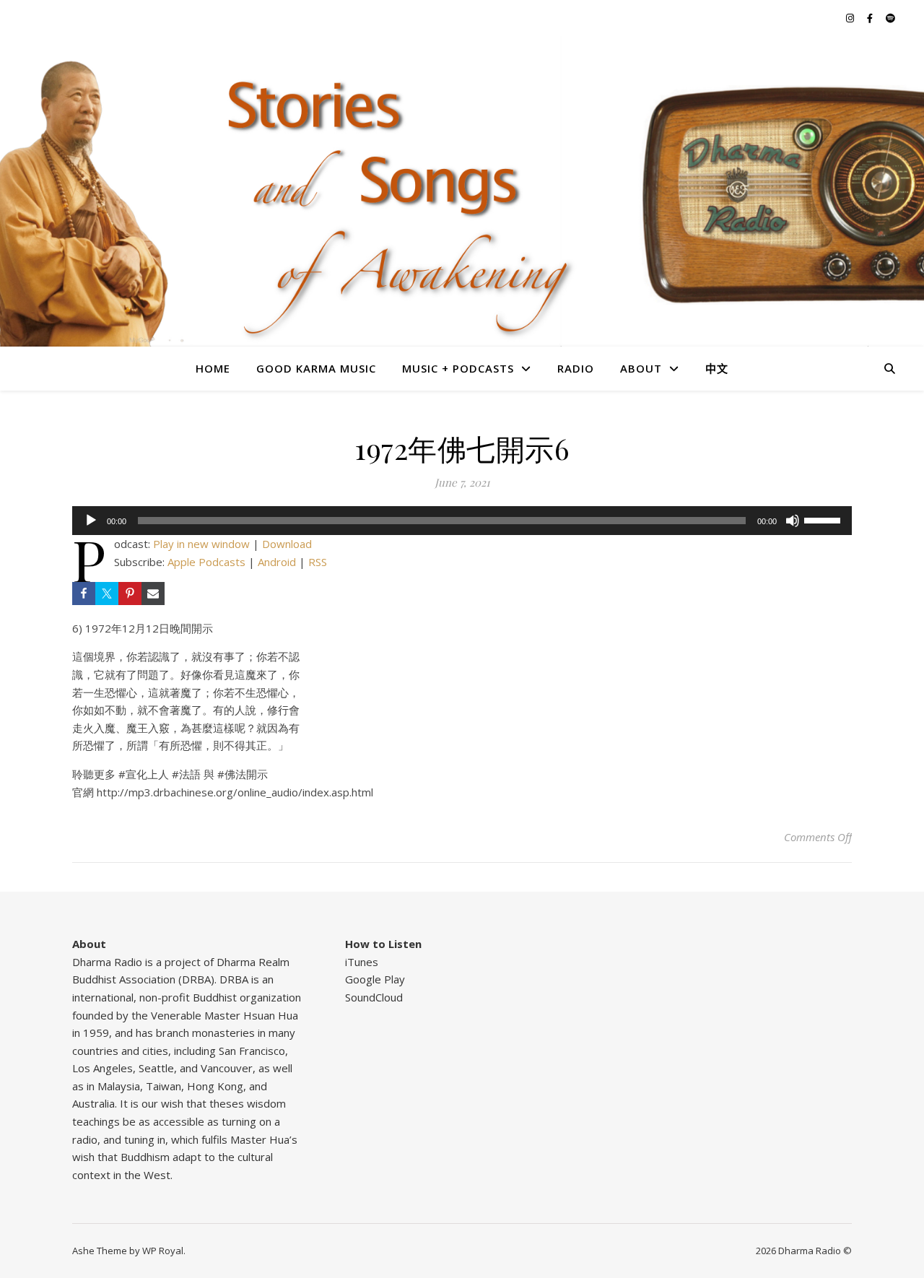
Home (213, 368)
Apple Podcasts (206, 562)
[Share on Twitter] (106, 593)
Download (287, 543)
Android (277, 562)
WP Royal (162, 1250)
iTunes (361, 962)
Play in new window (201, 543)
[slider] (824, 519)
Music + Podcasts (458, 368)
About (641, 368)
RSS (317, 562)
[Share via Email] (153, 593)
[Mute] (792, 520)
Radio (575, 368)
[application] (462, 520)
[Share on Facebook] (83, 593)
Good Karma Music (316, 368)
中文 (716, 368)
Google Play (375, 979)
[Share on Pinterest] (129, 593)
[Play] (91, 520)
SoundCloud (374, 997)
